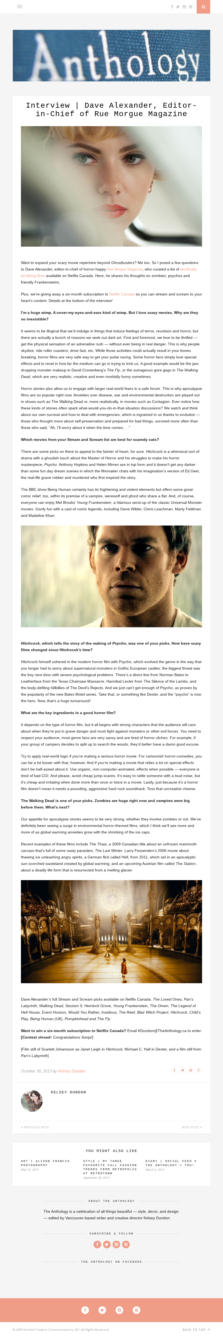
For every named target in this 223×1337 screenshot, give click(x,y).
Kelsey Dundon (71, 1071)
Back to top (195, 1330)
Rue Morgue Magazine (125, 269)
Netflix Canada (122, 294)
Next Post (191, 1127)
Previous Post (36, 1127)
